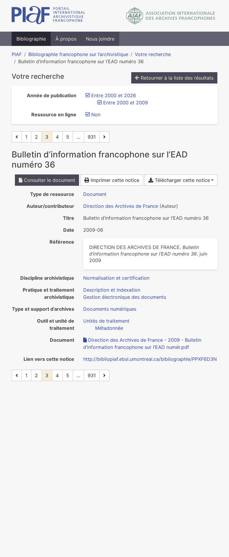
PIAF (17, 54)
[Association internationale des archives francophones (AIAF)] (170, 16)
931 (92, 137)
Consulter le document (48, 180)
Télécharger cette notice (181, 180)
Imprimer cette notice (114, 180)
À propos (65, 39)
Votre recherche (153, 54)
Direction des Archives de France (120, 206)
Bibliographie (31, 39)
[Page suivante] (104, 137)
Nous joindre (100, 39)
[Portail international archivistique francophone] (48, 16)
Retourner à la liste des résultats (176, 78)
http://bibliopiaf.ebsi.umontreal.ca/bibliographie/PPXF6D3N (150, 359)
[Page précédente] (17, 137)
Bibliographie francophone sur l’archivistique (78, 54)
